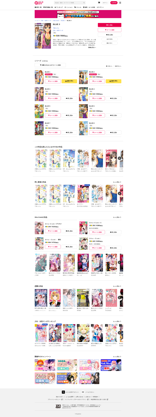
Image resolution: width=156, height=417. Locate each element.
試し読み (110, 34)
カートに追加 (110, 30)
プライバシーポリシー (55, 399)
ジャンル (78, 7)
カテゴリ (99, 7)
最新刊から (118, 66)
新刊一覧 (39, 7)
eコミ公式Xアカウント (71, 392)
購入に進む (109, 25)
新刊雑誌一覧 (49, 7)
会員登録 (113, 2)
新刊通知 (110, 39)
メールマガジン (89, 392)
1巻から (110, 66)
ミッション (69, 7)
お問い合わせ (79, 396)
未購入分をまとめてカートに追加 (51, 65)
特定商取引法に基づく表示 (99, 399)
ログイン (105, 2)
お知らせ (88, 396)
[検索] (84, 3)
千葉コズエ (56, 28)
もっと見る (116, 182)
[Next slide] (119, 158)
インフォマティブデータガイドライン (75, 399)
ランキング (59, 7)
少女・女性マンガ (58, 30)
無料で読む (70, 81)
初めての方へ (60, 396)
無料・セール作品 (90, 7)
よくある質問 (69, 396)
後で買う (110, 43)
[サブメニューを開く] (120, 3)
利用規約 (95, 396)
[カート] (99, 3)
